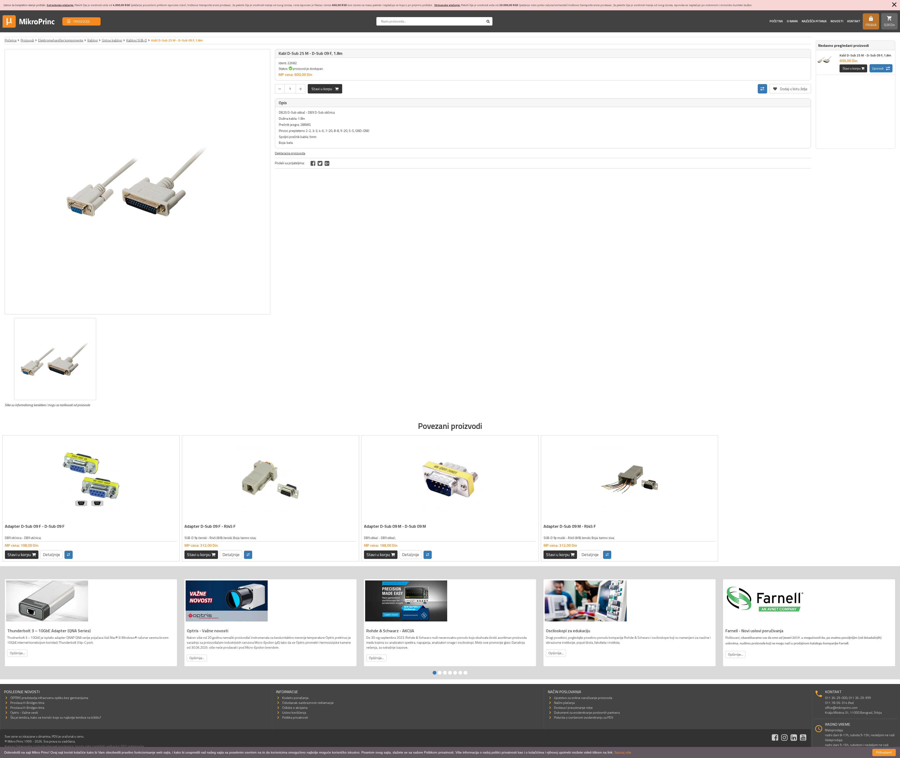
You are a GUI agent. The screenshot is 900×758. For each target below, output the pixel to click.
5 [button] (455, 673)
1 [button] (434, 673)
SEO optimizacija (132, 746)
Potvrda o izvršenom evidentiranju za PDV (583, 717)
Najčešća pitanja (814, 21)
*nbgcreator (24, 746)
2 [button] (440, 673)
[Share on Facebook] (313, 163)
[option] (137, 181)
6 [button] (460, 673)
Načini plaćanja (564, 702)
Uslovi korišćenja (294, 712)
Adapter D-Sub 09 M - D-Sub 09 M (395, 526)
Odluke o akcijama (295, 707)
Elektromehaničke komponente (60, 40)
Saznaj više (622, 752)
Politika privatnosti (295, 717)
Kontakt (853, 21)
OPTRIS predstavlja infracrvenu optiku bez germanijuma (49, 697)
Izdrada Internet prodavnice (54, 746)
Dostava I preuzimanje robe (573, 707)
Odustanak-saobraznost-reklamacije (308, 702)
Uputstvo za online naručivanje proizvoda (583, 697)
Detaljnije (51, 554)
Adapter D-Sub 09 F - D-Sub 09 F (34, 526)
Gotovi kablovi (112, 40)
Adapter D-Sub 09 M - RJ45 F (570, 526)
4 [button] (450, 673)
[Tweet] (320, 163)
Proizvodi (27, 40)
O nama (792, 21)
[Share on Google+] (327, 163)
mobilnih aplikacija (106, 746)
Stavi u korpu (323, 89)
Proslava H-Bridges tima (27, 702)
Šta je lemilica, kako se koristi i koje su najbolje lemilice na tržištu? (55, 717)
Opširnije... (17, 652)
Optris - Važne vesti (24, 712)
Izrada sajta (83, 746)
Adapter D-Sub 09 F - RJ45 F (210, 526)
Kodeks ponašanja (295, 697)
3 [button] (445, 673)
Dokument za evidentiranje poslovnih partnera (587, 712)
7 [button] (465, 673)
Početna (776, 21)
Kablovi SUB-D (136, 40)
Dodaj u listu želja (790, 88)
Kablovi (92, 40)
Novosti (837, 21)
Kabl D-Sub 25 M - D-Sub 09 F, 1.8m (865, 55)
